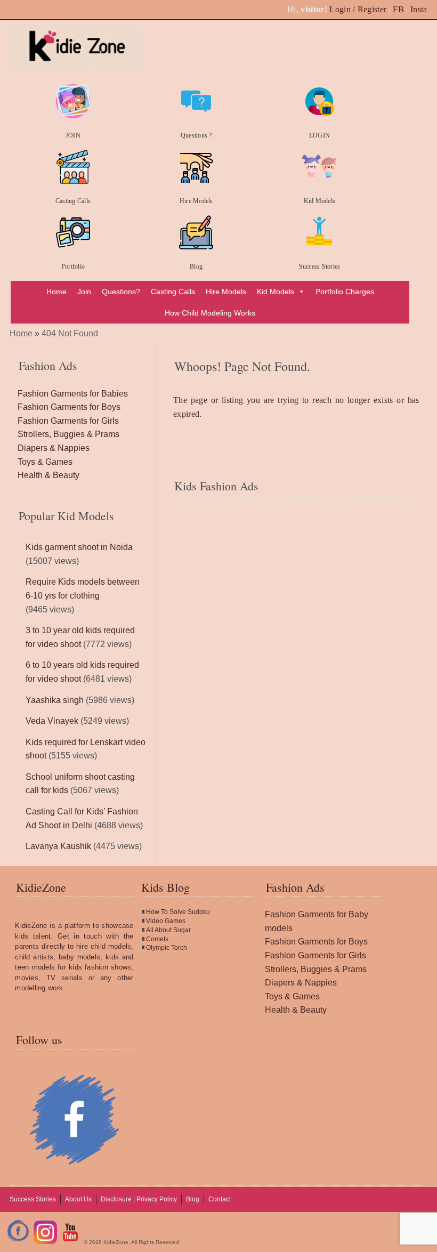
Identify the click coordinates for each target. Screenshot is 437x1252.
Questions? (121, 291)
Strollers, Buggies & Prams (68, 434)
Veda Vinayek (52, 720)
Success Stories (320, 266)
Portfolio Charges (344, 291)
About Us (78, 1199)
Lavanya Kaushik (58, 846)
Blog (196, 266)
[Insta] (45, 1242)
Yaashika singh (55, 700)
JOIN (73, 135)
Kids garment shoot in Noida (79, 547)
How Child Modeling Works (210, 313)
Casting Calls (73, 201)
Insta (418, 9)
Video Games (165, 921)
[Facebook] (18, 1242)
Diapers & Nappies (54, 448)
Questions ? (196, 135)
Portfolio (73, 266)
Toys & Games (45, 461)
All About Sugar (168, 930)
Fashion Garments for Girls (68, 420)
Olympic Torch (166, 947)
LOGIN (319, 135)
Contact (219, 1199)
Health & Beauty (48, 475)
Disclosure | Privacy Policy (139, 1199)
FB (398, 9)
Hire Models (196, 201)
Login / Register (357, 9)
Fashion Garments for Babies (73, 393)
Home (56, 291)
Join (84, 291)
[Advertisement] (296, 549)
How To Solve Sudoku (178, 912)
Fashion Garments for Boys (69, 406)
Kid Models (319, 201)
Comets (157, 939)
